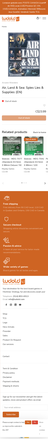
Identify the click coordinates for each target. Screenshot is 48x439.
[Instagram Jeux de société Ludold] (11, 305)
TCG (4, 318)
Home (4, 26)
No (35, 422)
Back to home (39, 132)
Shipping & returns (11, 385)
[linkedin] (15, 305)
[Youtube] (20, 305)
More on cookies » (42, 428)
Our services (8, 344)
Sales (5, 335)
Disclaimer (7, 377)
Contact (6, 356)
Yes (28, 422)
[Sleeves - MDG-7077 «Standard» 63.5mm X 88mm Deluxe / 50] (12, 146)
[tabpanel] (24, 55)
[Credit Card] (21, 437)
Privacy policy (9, 372)
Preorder (7, 331)
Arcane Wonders (10, 82)
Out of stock (24, 118)
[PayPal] (26, 437)
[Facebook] (6, 305)
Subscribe (10, 414)
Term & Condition (10, 368)
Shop (5, 313)
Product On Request (12, 340)
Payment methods (11, 381)
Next (45, 183)
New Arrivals (8, 327)
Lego (5, 322)
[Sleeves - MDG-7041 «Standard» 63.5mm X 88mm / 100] (34, 146)
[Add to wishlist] (44, 105)
